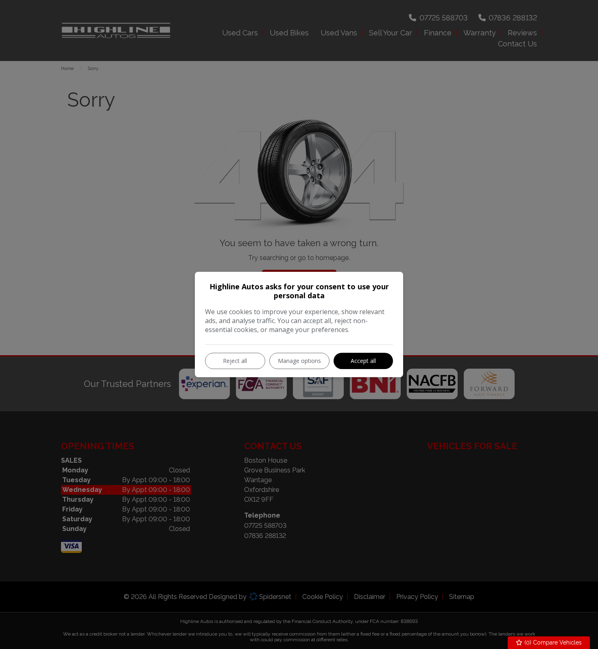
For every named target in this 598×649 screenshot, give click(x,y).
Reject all (235, 361)
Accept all (363, 361)
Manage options (299, 361)
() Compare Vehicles (552, 642)
